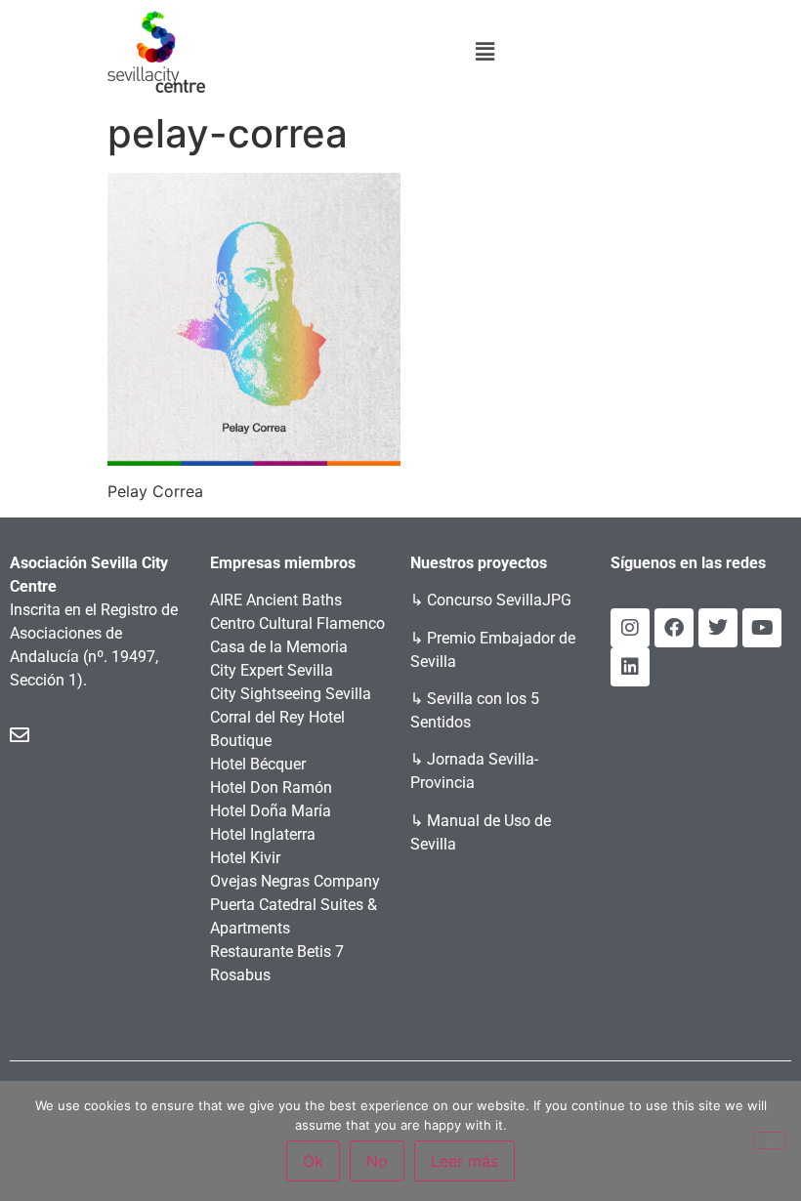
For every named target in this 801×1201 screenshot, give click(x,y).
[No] (769, 1140)
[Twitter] (718, 627)
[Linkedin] (630, 666)
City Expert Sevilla (271, 670)
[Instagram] (630, 627)
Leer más (464, 1161)
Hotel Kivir (245, 858)
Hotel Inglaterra (263, 834)
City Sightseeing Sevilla (290, 693)
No (377, 1161)
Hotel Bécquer (258, 764)
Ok (313, 1161)
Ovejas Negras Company (295, 881)
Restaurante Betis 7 (277, 951)
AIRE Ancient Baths (276, 600)
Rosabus (240, 975)
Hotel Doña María (270, 811)
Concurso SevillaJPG (499, 600)
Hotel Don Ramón (271, 787)
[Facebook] (674, 627)
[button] (484, 51)
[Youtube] (761, 627)
